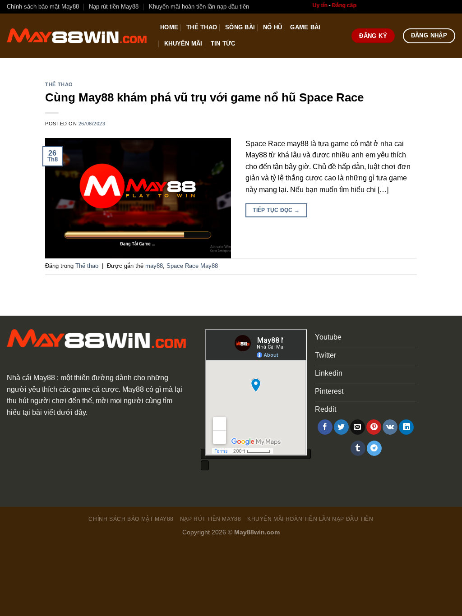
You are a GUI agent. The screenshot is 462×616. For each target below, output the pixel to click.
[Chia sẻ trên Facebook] (325, 427)
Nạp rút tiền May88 (114, 6)
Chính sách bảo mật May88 (43, 6)
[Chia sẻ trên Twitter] (341, 427)
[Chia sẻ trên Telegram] (374, 448)
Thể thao (201, 27)
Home (169, 27)
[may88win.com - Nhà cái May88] (77, 35)
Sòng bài (240, 27)
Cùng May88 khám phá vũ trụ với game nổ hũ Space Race (204, 97)
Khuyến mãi (183, 43)
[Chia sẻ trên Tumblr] (358, 448)
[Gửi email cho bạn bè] (357, 427)
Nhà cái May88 (31, 378)
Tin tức (223, 43)
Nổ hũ (272, 27)
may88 (154, 265)
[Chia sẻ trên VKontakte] (390, 427)
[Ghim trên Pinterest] (373, 427)
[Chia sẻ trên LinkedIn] (406, 427)
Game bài (305, 27)
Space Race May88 (192, 265)
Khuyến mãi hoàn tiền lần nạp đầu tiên (199, 6)
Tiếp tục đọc (276, 210)
